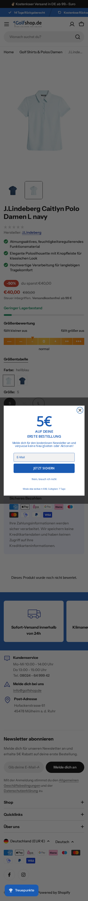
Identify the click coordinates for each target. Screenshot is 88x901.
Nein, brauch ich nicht (43, 479)
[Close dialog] (80, 410)
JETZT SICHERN (43, 468)
